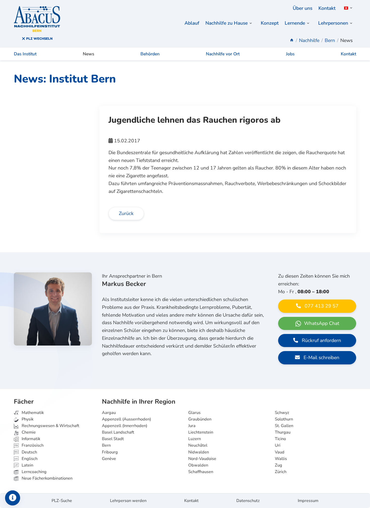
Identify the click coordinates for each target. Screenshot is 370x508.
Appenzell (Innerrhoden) (124, 426)
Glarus (194, 412)
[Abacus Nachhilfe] (292, 40)
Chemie (28, 432)
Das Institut (25, 54)
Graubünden (199, 419)
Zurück (126, 213)
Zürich (280, 472)
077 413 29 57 (321, 306)
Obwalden (198, 465)
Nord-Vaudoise (202, 458)
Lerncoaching (34, 472)
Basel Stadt (113, 439)
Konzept (270, 23)
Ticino (280, 439)
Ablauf (191, 23)
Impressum (308, 500)
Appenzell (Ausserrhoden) (126, 419)
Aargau (109, 412)
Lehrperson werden (128, 500)
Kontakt (327, 8)
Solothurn (284, 419)
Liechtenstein (200, 432)
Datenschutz (248, 500)
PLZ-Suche (62, 500)
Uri (277, 445)
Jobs (290, 54)
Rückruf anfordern (321, 340)
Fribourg (110, 452)
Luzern (194, 439)
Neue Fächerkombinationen (46, 478)
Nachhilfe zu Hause (226, 23)
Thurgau (282, 432)
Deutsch (29, 452)
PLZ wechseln (39, 38)
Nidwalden (198, 452)
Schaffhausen (200, 472)
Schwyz (282, 412)
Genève (109, 458)
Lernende (295, 23)
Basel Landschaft (118, 432)
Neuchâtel (197, 445)
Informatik (30, 439)
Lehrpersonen (333, 23)
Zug (278, 465)
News (88, 54)
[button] (347, 8)
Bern (106, 445)
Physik (27, 419)
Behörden (150, 54)
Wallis (281, 458)
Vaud (279, 452)
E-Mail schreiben (320, 357)
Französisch (32, 445)
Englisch (26, 458)
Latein (27, 465)
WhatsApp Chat (321, 323)
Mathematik (32, 412)
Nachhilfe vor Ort (223, 54)
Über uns (302, 8)
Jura (192, 426)
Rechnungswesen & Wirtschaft (50, 426)
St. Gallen (284, 426)
